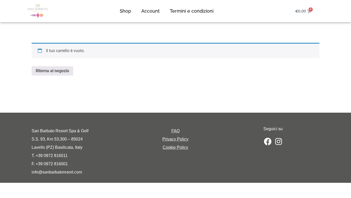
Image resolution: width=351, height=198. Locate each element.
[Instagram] (278, 141)
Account (150, 11)
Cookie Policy (175, 147)
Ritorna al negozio (52, 70)
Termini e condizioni (192, 11)
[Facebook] (267, 141)
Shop (125, 11)
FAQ (175, 131)
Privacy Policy (175, 139)
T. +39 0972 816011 (50, 155)
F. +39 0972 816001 (50, 164)
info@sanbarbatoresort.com (57, 172)
